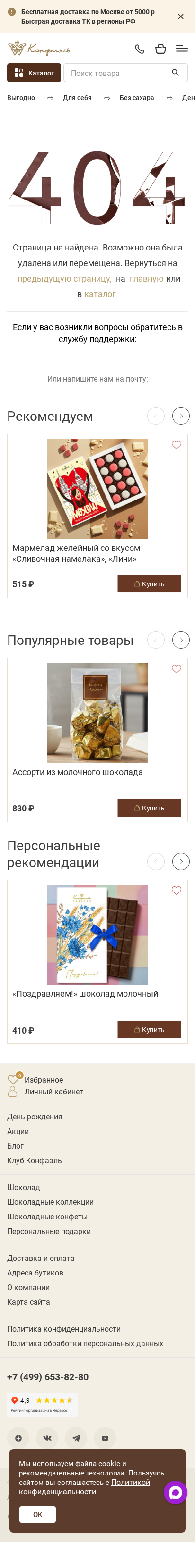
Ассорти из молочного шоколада (77, 772)
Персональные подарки (49, 1231)
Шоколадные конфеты (47, 1216)
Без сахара (137, 97)
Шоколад (23, 1187)
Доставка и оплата (41, 1258)
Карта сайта (28, 1302)
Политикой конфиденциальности (84, 1486)
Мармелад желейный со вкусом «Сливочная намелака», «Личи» (76, 553)
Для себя (77, 97)
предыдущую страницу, (65, 278)
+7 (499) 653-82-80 (139, 49)
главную (147, 278)
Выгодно (21, 97)
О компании (28, 1287)
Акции (18, 1131)
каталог (100, 294)
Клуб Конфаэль (34, 1160)
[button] (181, 416)
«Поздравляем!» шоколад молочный (85, 993)
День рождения (34, 1116)
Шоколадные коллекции (50, 1202)
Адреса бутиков (35, 1272)
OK (37, 1514)
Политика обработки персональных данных (85, 1343)
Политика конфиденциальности (64, 1329)
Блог (15, 1145)
